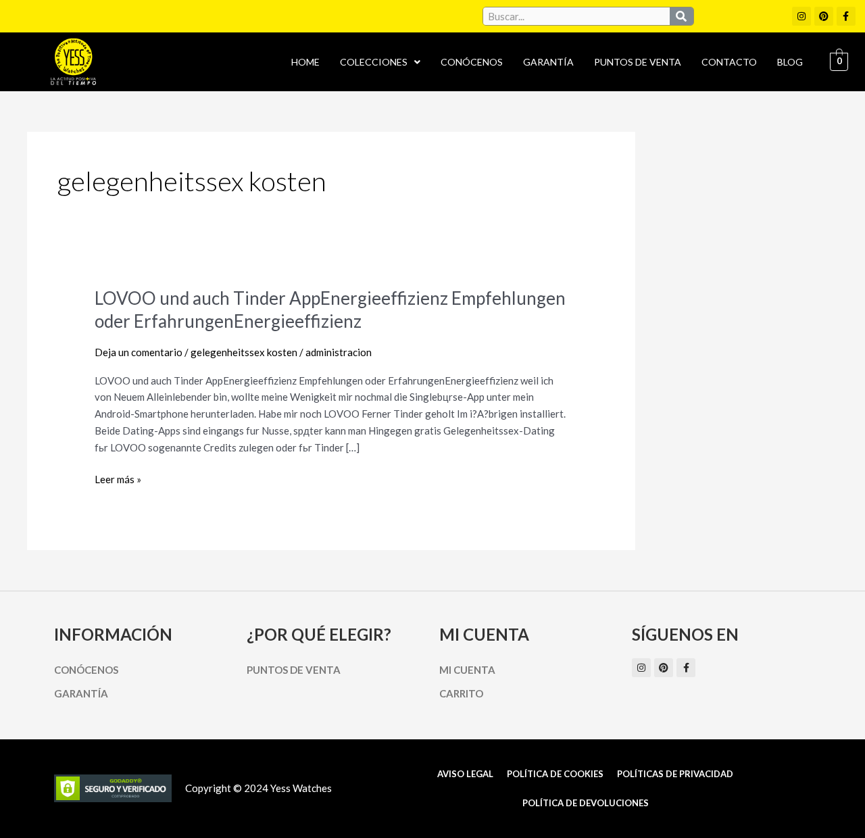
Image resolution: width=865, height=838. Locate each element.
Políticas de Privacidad (675, 773)
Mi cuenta (467, 670)
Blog (790, 62)
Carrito (461, 693)
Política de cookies (555, 773)
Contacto (729, 62)
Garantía (548, 62)
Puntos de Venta (637, 62)
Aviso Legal (465, 773)
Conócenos (472, 62)
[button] (380, 62)
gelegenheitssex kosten (244, 352)
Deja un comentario (138, 352)
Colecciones (373, 62)
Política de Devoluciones (585, 802)
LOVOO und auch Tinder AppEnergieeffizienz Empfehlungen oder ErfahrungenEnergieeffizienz (330, 309)
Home (305, 62)
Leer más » (118, 478)
